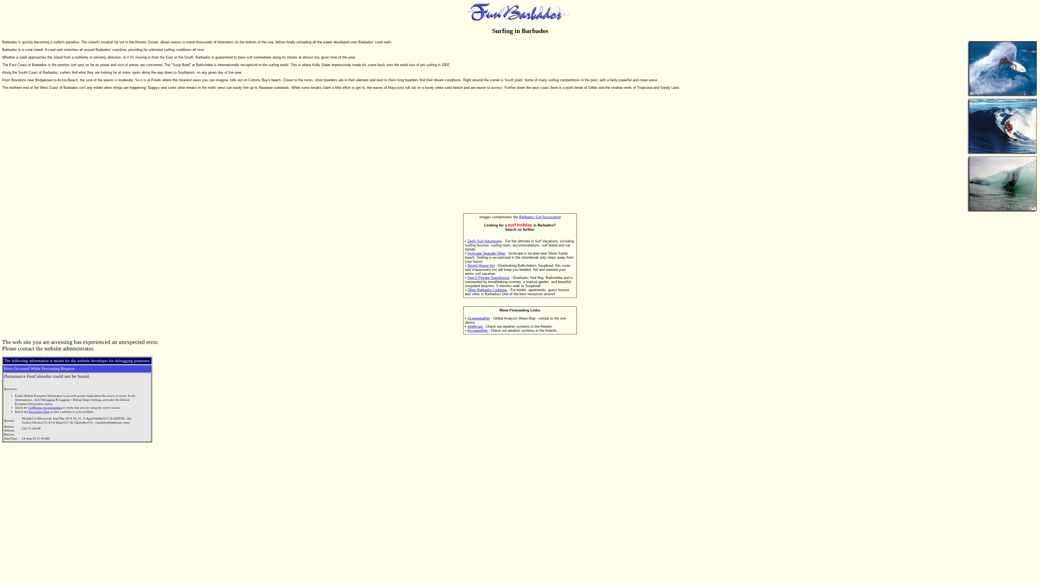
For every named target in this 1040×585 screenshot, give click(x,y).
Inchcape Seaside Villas (486, 253)
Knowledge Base (39, 411)
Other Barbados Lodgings (487, 290)
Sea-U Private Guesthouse (488, 278)
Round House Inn (481, 266)
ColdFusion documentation (45, 407)
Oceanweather (478, 318)
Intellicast (475, 326)
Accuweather (478, 331)
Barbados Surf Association (540, 217)
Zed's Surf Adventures (484, 241)
